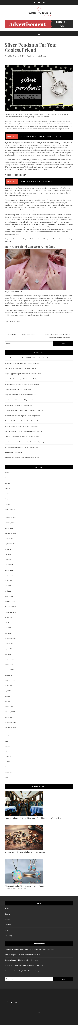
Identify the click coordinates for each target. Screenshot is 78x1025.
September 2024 (10, 544)
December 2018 (10, 722)
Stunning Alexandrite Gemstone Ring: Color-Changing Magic (25, 442)
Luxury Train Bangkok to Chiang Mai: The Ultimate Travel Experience (28, 358)
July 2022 (8, 622)
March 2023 (9, 596)
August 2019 (9, 685)
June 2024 (8, 559)
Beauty (7, 472)
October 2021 (9, 643)
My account (8, 772)
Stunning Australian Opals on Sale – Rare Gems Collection (24, 410)
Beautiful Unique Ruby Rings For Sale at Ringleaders (22, 416)
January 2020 (9, 670)
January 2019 (9, 717)
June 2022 (8, 628)
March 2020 (9, 664)
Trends (7, 504)
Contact (7, 762)
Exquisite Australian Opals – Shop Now (18, 389)
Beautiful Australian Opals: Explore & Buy (18, 405)
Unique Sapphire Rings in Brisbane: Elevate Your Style (23, 374)
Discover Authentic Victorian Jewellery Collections (21, 426)
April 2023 (8, 591)
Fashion (17, 321)
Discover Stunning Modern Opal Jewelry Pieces (20, 368)
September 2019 (10, 680)
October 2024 (9, 538)
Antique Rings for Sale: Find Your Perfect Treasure (22, 363)
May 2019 (8, 701)
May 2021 (8, 654)
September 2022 (10, 612)
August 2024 (9, 549)
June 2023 (8, 586)
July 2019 (8, 691)
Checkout (8, 756)
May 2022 (8, 633)
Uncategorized (10, 509)
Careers (7, 746)
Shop (6, 777)
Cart (6, 751)
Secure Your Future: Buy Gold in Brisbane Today (21, 379)
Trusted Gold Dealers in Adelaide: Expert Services (22, 437)
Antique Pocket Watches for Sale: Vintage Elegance (22, 384)
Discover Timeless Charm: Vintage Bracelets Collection (23, 431)
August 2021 (9, 649)
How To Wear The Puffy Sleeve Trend (21, 335)
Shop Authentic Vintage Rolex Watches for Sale (20, 395)
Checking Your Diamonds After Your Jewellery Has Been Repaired (57, 336)
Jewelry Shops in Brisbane (13, 452)
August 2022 (9, 617)
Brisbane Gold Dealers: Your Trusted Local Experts (22, 458)
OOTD (7, 493)
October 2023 (9, 575)
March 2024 (9, 565)
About (7, 736)
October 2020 (9, 659)
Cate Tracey (41, 56)
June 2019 (8, 696)
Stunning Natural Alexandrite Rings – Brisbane (20, 400)
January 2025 (9, 528)
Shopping (8, 499)
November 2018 (10, 727)
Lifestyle (8, 488)
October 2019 (9, 675)
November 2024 (10, 533)
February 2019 (10, 712)
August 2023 (9, 580)
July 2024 (8, 554)
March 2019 (9, 706)
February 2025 (10, 523)
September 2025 (10, 517)
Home (7, 767)
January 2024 (9, 570)
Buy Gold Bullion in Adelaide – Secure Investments (22, 447)
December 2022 (10, 607)
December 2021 (10, 638)
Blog (6, 741)
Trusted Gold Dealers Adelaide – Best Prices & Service (23, 421)
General (7, 483)
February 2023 (10, 601)
